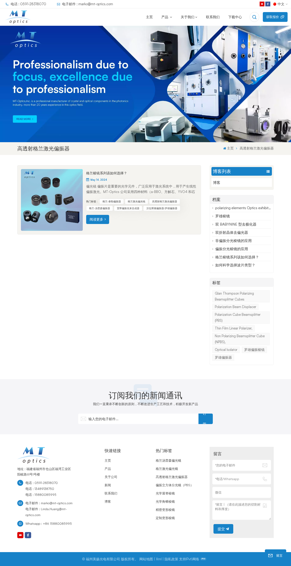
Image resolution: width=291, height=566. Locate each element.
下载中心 (235, 17)
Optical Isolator (226, 349)
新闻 (108, 485)
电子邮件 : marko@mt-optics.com (87, 4)
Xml (159, 559)
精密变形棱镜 (165, 510)
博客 (216, 182)
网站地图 (146, 559)
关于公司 (111, 477)
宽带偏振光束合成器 (128, 208)
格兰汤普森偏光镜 (168, 460)
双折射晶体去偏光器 (231, 232)
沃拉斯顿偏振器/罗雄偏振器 (161, 208)
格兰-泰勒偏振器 (112, 201)
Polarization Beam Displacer (235, 307)
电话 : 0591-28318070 (28, 4)
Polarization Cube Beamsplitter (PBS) (238, 317)
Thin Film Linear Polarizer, (233, 328)
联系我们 (213, 17)
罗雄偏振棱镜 (254, 349)
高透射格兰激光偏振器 (164, 201)
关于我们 (187, 17)
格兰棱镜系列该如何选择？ (237, 257)
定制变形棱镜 (165, 518)
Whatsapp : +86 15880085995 (48, 523)
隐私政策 (171, 559)
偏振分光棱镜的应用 (231, 249)
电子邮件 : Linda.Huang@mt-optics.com (46, 512)
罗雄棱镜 (222, 216)
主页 (149, 17)
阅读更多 (96, 219)
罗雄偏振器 (223, 357)
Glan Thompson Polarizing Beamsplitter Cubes (234, 296)
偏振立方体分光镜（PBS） (174, 485)
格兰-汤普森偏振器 (99, 208)
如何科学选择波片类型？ (235, 265)
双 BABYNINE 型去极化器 (235, 224)
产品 (165, 17)
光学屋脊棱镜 (165, 493)
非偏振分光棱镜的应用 (233, 240)
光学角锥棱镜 (165, 501)
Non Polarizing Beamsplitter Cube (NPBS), (240, 339)
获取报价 (272, 17)
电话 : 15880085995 (40, 495)
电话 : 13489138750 (39, 489)
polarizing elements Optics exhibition (243, 208)
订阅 (204, 418)
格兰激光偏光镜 (136, 201)
